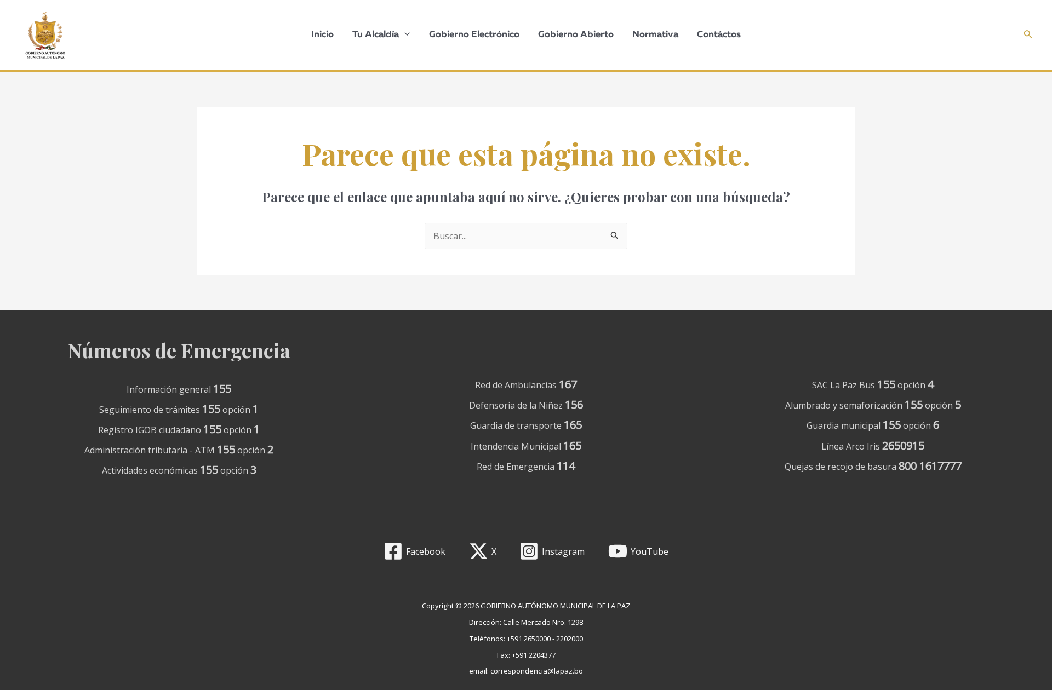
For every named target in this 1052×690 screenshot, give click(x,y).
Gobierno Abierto (576, 34)
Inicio (322, 34)
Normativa (655, 34)
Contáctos (719, 34)
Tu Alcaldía (375, 34)
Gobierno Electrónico (474, 34)
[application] (404, 35)
